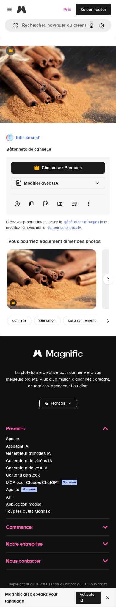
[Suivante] (108, 279)
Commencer (19, 527)
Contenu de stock (23, 475)
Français (58, 403)
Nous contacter (23, 561)
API (9, 497)
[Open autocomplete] (13, 25)
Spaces (13, 438)
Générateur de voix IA (26, 468)
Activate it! (87, 597)
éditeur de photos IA (64, 227)
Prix (67, 9)
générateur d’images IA (83, 222)
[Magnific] (58, 355)
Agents (21, 489)
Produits (15, 428)
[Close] (107, 597)
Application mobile (23, 504)
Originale (39, 51)
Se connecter (93, 9)
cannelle (19, 320)
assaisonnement (82, 320)
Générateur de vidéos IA (29, 460)
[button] (58, 403)
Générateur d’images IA (28, 453)
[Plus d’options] (88, 204)
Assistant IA (17, 446)
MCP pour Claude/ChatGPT (41, 482)
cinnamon (47, 320)
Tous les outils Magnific (28, 511)
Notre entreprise (24, 544)
